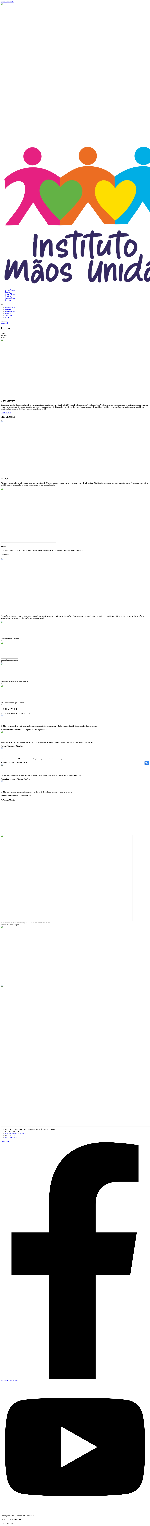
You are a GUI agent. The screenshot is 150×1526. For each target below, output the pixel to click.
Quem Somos (10, 290)
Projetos (8, 292)
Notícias (8, 300)
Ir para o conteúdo (7, 2)
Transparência (10, 298)
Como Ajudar (10, 294)
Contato (8, 296)
